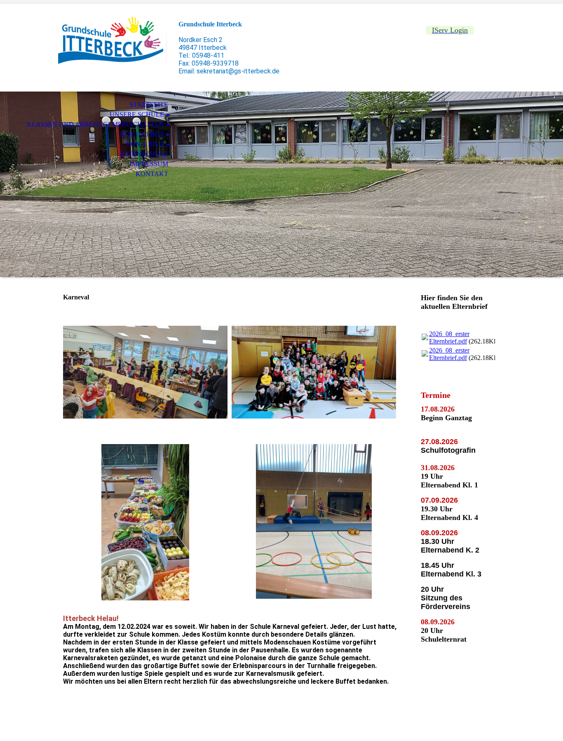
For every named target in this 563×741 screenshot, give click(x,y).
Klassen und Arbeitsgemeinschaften (95, 124)
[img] (110, 40)
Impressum (149, 163)
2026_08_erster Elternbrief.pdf (449, 337)
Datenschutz (144, 154)
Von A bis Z (145, 144)
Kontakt (152, 173)
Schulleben (142, 134)
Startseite (148, 104)
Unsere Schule (137, 114)
